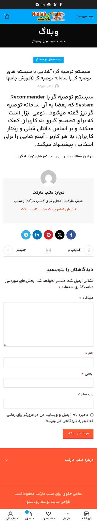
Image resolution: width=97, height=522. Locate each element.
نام (89, 353)
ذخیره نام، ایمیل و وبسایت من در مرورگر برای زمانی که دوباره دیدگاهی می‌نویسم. (50, 418)
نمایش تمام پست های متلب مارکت (48, 209)
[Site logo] (48, 17)
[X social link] (55, 5)
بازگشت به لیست (48, 250)
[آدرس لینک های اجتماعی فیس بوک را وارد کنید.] (60, 5)
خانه (62, 41)
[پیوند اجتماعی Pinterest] (49, 5)
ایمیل (87, 374)
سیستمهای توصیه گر (43, 41)
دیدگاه (86, 298)
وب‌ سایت (85, 394)
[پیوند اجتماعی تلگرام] (37, 5)
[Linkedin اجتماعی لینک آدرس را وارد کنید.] (43, 5)
